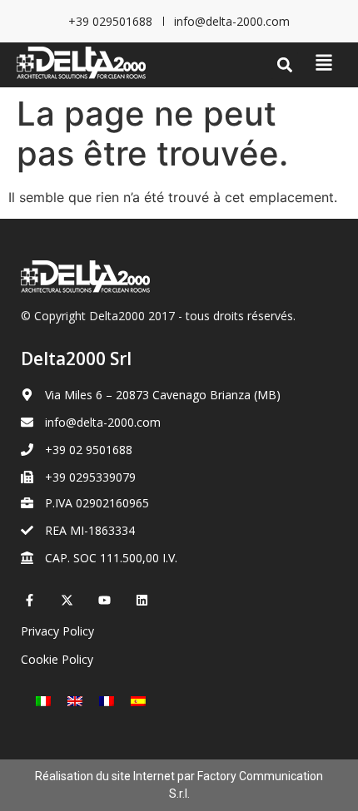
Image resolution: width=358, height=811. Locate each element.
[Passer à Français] (106, 700)
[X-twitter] (67, 600)
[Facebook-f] (29, 600)
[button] (284, 65)
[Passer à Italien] (43, 700)
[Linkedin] (142, 600)
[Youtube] (104, 600)
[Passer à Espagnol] (138, 700)
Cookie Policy (57, 659)
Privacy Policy (57, 631)
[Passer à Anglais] (75, 700)
